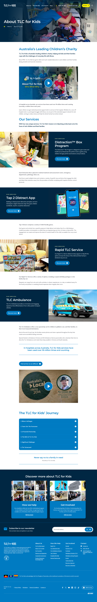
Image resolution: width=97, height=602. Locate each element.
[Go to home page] (4, 26)
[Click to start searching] (92, 5)
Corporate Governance (40, 555)
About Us (38, 543)
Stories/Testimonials (55, 558)
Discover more (61, 159)
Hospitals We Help (54, 555)
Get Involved (70, 543)
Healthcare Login (73, 5)
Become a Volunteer (70, 565)
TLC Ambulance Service (56, 551)
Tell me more (29, 515)
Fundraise (68, 551)
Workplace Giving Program (72, 555)
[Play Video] (48, 83)
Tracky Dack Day (69, 560)
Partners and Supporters (41, 553)
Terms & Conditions (34, 587)
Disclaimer (25, 587)
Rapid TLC (52, 546)
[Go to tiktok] (78, 587)
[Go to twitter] (66, 587)
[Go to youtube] (69, 587)
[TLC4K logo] (10, 5)
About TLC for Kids (39, 548)
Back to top (89, 587)
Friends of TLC (69, 548)
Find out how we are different (29, 364)
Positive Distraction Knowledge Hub (39, 559)
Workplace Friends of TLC (72, 553)
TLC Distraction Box (55, 548)
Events (67, 558)
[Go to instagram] (75, 587)
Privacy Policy (18, 587)
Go (87, 529)
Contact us (85, 546)
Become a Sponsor (70, 563)
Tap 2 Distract (53, 553)
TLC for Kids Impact (39, 546)
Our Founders (38, 551)
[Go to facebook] (62, 587)
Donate (85, 5)
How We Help (55, 543)
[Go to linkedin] (72, 587)
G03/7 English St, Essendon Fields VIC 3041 (87, 552)
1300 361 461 (62, 5)
